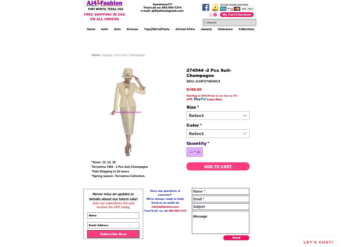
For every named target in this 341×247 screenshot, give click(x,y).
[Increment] (198, 152)
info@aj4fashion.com (165, 206)
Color (194, 125)
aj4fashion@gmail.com (167, 10)
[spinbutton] (194, 152)
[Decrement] (190, 152)
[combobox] (218, 115)
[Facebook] (205, 7)
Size (192, 107)
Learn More (214, 99)
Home (95, 55)
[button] (213, 14)
